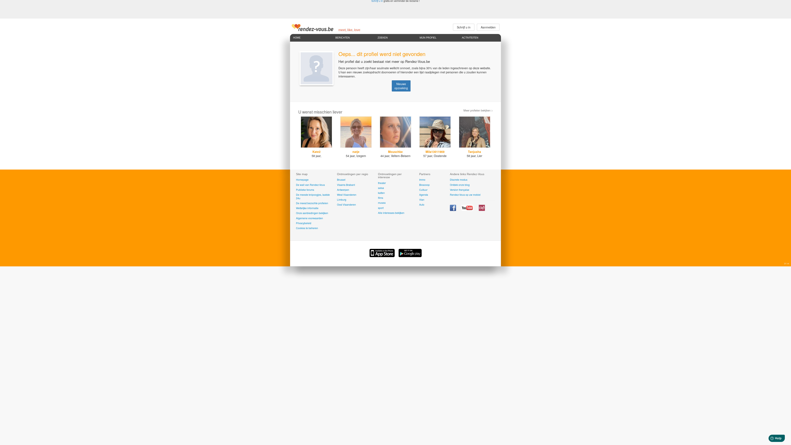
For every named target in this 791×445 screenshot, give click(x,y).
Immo (422, 179)
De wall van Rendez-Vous (310, 184)
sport (381, 208)
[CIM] (482, 210)
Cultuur (423, 189)
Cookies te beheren (307, 228)
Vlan (421, 199)
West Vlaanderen (346, 194)
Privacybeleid (303, 223)
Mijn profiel (428, 37)
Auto (421, 204)
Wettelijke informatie (307, 208)
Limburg (341, 199)
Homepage (302, 179)
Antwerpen (343, 189)
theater (382, 183)
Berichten (342, 37)
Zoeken (383, 37)
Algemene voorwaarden (309, 218)
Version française (459, 189)
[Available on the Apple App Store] (383, 256)
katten (381, 192)
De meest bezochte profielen (312, 203)
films (380, 197)
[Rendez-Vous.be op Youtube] (467, 210)
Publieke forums (305, 189)
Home (297, 37)
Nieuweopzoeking (401, 86)
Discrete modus (458, 179)
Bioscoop (424, 184)
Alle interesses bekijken (391, 212)
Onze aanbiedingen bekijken (312, 213)
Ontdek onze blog (460, 184)
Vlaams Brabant (346, 184)
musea (382, 202)
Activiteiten (470, 37)
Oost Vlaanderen (346, 204)
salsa (381, 188)
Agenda (423, 194)
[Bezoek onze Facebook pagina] (453, 210)
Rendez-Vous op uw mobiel (465, 194)
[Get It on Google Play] (410, 256)
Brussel (341, 179)
